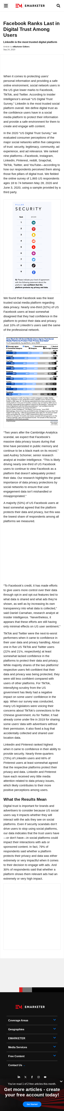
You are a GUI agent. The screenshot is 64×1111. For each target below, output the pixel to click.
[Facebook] (32, 1077)
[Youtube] (45, 1077)
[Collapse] (61, 1081)
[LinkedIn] (18, 1077)
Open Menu (5, 5)
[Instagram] (38, 1077)
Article (6, 47)
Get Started (32, 1104)
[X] (25, 1077)
